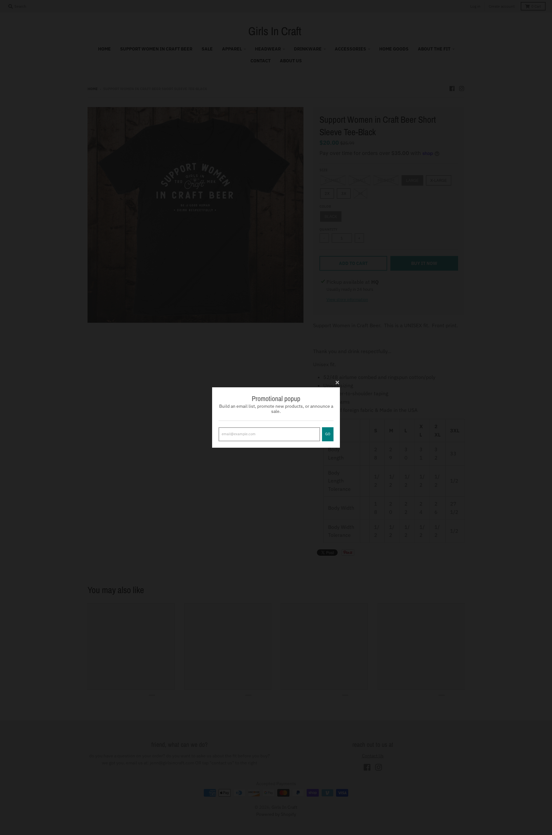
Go (327, 434)
